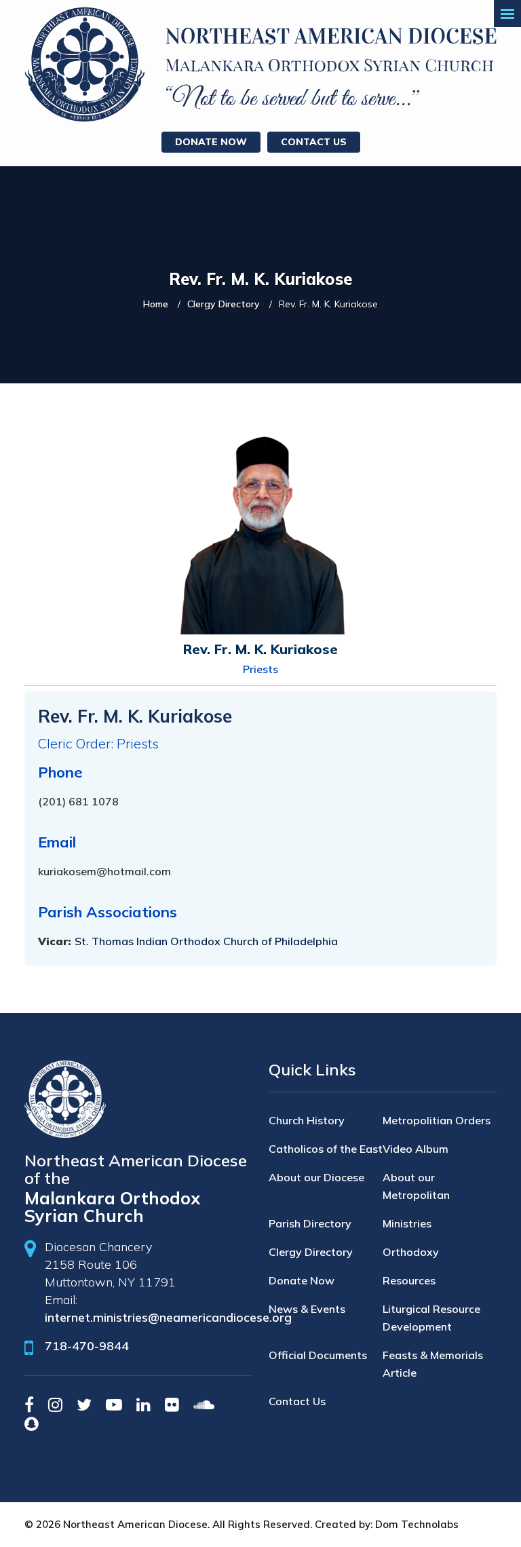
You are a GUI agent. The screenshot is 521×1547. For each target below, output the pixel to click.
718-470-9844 (87, 1346)
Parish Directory (310, 1223)
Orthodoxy (411, 1252)
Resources (409, 1280)
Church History (307, 1120)
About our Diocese (316, 1177)
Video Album (415, 1149)
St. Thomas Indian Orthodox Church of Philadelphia (206, 941)
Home (155, 304)
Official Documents (318, 1355)
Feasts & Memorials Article (433, 1363)
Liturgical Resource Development (431, 1317)
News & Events (307, 1309)
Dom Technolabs (417, 1524)
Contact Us (314, 142)
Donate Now (211, 142)
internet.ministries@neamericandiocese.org (168, 1317)
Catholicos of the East (326, 1149)
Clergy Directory (223, 304)
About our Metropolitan (416, 1186)
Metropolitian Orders (436, 1120)
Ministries (407, 1223)
